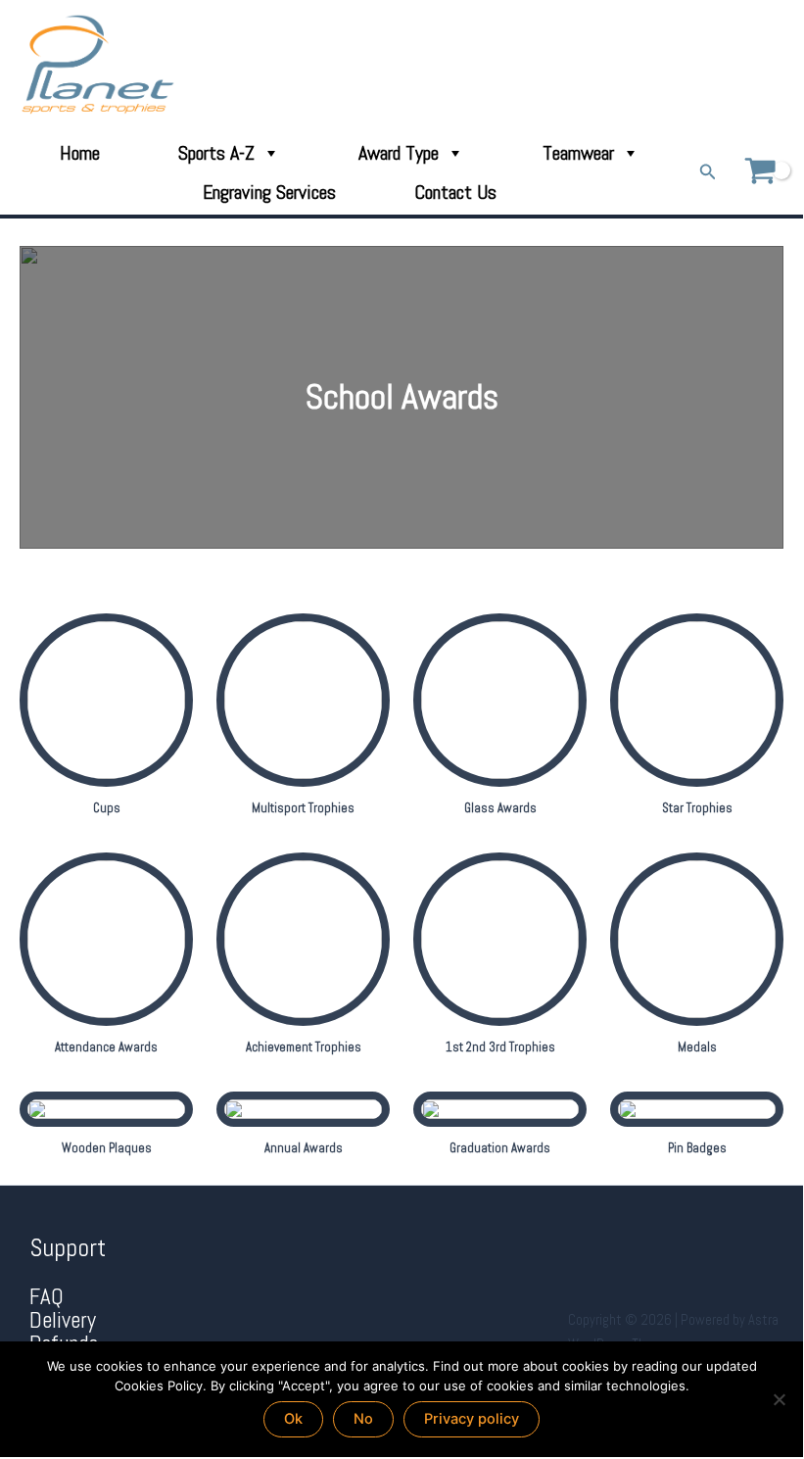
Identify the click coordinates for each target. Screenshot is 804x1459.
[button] (708, 172)
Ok (293, 1419)
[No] (778, 1399)
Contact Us (455, 192)
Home (80, 153)
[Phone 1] (694, 65)
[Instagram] (777, 65)
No (363, 1419)
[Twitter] (749, 65)
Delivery (62, 1320)
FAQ (46, 1297)
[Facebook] (722, 65)
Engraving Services (269, 192)
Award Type (398, 153)
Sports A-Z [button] (216, 153)
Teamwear (578, 153)
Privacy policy (471, 1419)
